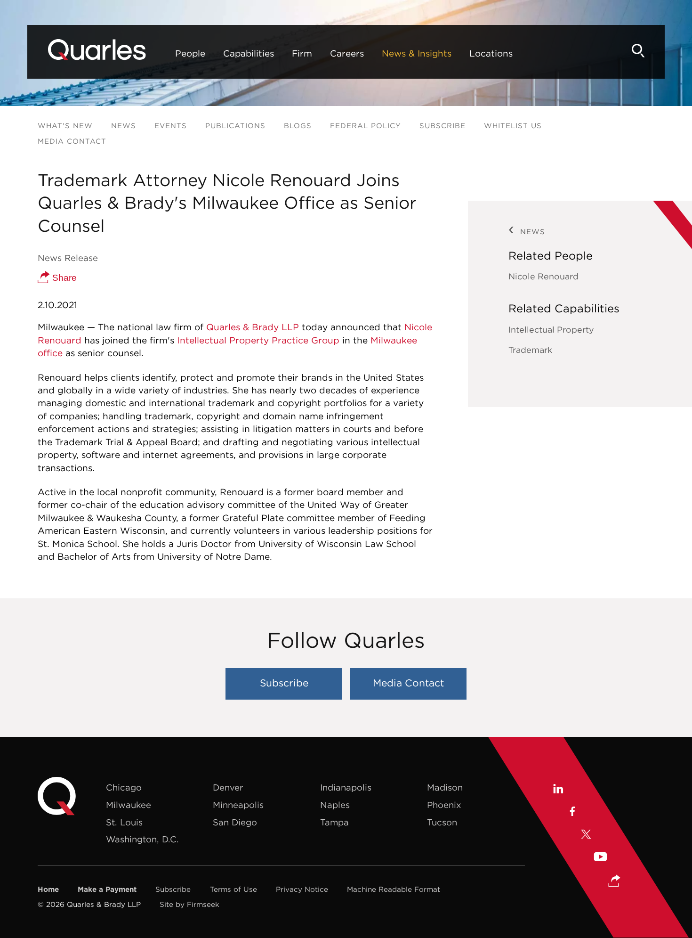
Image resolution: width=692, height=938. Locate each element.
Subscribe (442, 125)
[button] (614, 881)
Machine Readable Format (393, 889)
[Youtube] (600, 858)
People (190, 53)
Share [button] (63, 278)
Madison (445, 787)
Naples (335, 804)
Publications (235, 125)
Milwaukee (128, 804)
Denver (228, 787)
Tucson (442, 822)
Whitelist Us (513, 125)
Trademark (530, 349)
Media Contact (72, 141)
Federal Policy (365, 125)
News (123, 125)
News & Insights (416, 53)
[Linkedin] (557, 790)
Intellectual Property (551, 329)
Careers (347, 53)
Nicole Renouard (543, 276)
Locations (491, 53)
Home (48, 889)
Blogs (298, 125)
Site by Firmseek (189, 904)
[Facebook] (571, 813)
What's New (65, 125)
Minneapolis (238, 804)
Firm (302, 53)
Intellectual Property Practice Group (258, 340)
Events (170, 125)
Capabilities (248, 53)
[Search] (638, 50)
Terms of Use (233, 889)
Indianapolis (345, 787)
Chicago (124, 787)
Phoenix (444, 804)
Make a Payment (107, 889)
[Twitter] (586, 835)
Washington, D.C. (142, 839)
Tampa (334, 822)
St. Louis (124, 822)
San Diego (235, 822)
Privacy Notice (302, 889)
